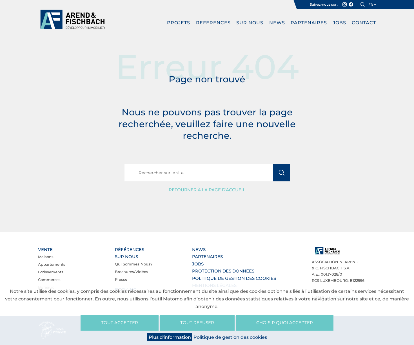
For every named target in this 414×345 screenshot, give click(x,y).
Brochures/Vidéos (131, 271)
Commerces (49, 279)
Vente (45, 249)
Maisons (46, 256)
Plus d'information (170, 337)
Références (129, 249)
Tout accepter (119, 322)
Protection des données (223, 271)
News (277, 22)
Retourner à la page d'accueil (207, 189)
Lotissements (50, 272)
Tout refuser (197, 322)
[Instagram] (344, 4)
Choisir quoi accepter (284, 322)
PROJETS (178, 22)
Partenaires (309, 22)
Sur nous (249, 22)
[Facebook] (351, 4)
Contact (364, 22)
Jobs (339, 22)
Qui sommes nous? (133, 264)
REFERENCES (213, 22)
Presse (121, 279)
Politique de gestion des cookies (234, 278)
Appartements (51, 264)
